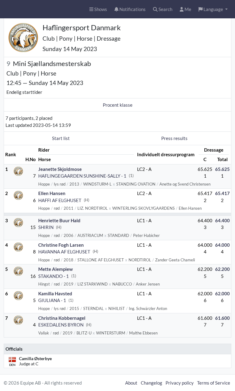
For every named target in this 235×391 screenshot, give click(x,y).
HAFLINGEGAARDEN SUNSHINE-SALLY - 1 (82, 176)
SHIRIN (46, 227)
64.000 (222, 245)
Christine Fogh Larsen (61, 245)
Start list (61, 138)
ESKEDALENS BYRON (61, 324)
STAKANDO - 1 (53, 276)
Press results (174, 138)
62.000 (222, 293)
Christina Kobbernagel (61, 318)
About (131, 382)
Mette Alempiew (55, 269)
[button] (213, 9)
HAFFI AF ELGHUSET (59, 200)
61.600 (222, 318)
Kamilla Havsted (55, 293)
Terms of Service (213, 382)
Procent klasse (117, 105)
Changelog (151, 382)
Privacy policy (180, 382)
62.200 (222, 269)
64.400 (222, 220)
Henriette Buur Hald (59, 220)
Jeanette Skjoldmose (60, 169)
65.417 (222, 193)
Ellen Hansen (51, 193)
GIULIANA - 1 (52, 300)
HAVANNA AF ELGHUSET (64, 251)
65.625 (222, 169)
